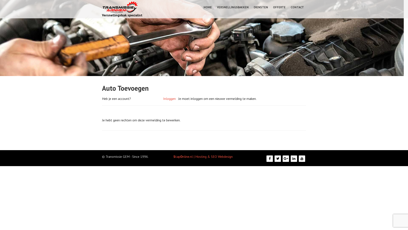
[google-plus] (286, 158)
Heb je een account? (116, 98)
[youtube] (302, 158)
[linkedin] (294, 158)
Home (208, 7)
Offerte (279, 7)
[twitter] (278, 158)
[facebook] (269, 158)
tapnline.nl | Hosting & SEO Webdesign (203, 156)
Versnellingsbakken (233, 7)
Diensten (261, 7)
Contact (297, 7)
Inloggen (169, 98)
